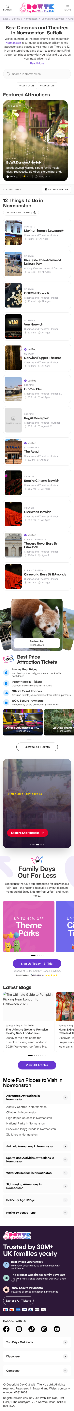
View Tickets (26, 85)
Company (13, 1370)
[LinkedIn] (19, 1329)
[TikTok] (31, 1329)
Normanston (30, 18)
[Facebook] (6, 1329)
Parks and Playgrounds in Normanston (31, 1129)
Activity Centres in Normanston (26, 1106)
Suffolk (16, 18)
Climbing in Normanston (21, 1112)
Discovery (13, 1356)
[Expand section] (65, 1146)
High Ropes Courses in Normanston (29, 1118)
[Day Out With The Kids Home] (37, 8)
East (5, 18)
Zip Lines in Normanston (21, 1134)
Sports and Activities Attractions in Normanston (30, 1159)
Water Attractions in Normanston (29, 1172)
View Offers (47, 85)
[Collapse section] (65, 1097)
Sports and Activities (52, 18)
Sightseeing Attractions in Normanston (24, 1186)
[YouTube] (57, 1329)
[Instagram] (44, 1329)
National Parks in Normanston (25, 1123)
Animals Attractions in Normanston (30, 1146)
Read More (37, 63)
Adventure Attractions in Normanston (23, 1097)
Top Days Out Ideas (19, 1342)
